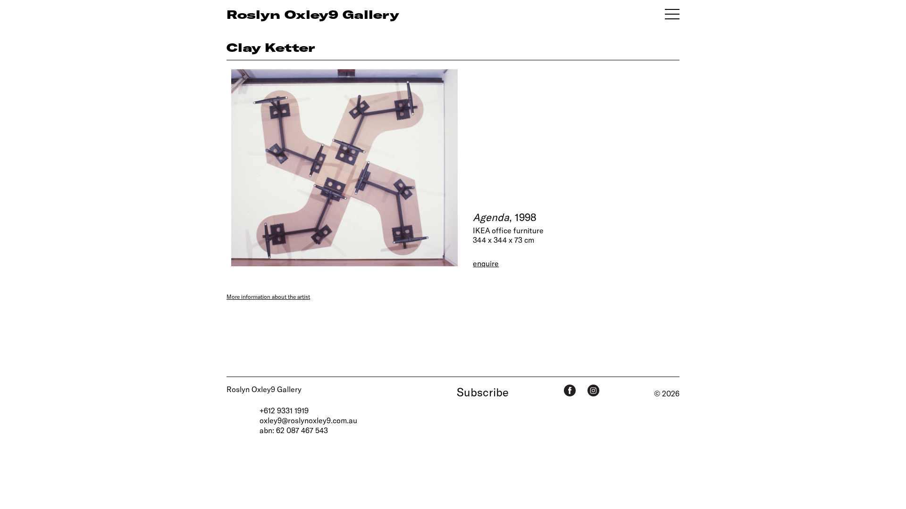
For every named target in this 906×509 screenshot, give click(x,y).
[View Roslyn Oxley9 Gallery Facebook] (570, 390)
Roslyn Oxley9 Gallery (264, 389)
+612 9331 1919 (284, 410)
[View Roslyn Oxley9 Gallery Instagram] (593, 390)
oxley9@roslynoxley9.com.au (308, 420)
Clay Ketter (270, 47)
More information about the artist (268, 296)
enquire (486, 263)
